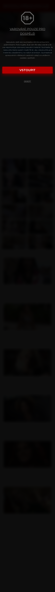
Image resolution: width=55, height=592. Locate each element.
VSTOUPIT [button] (27, 70)
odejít (27, 81)
